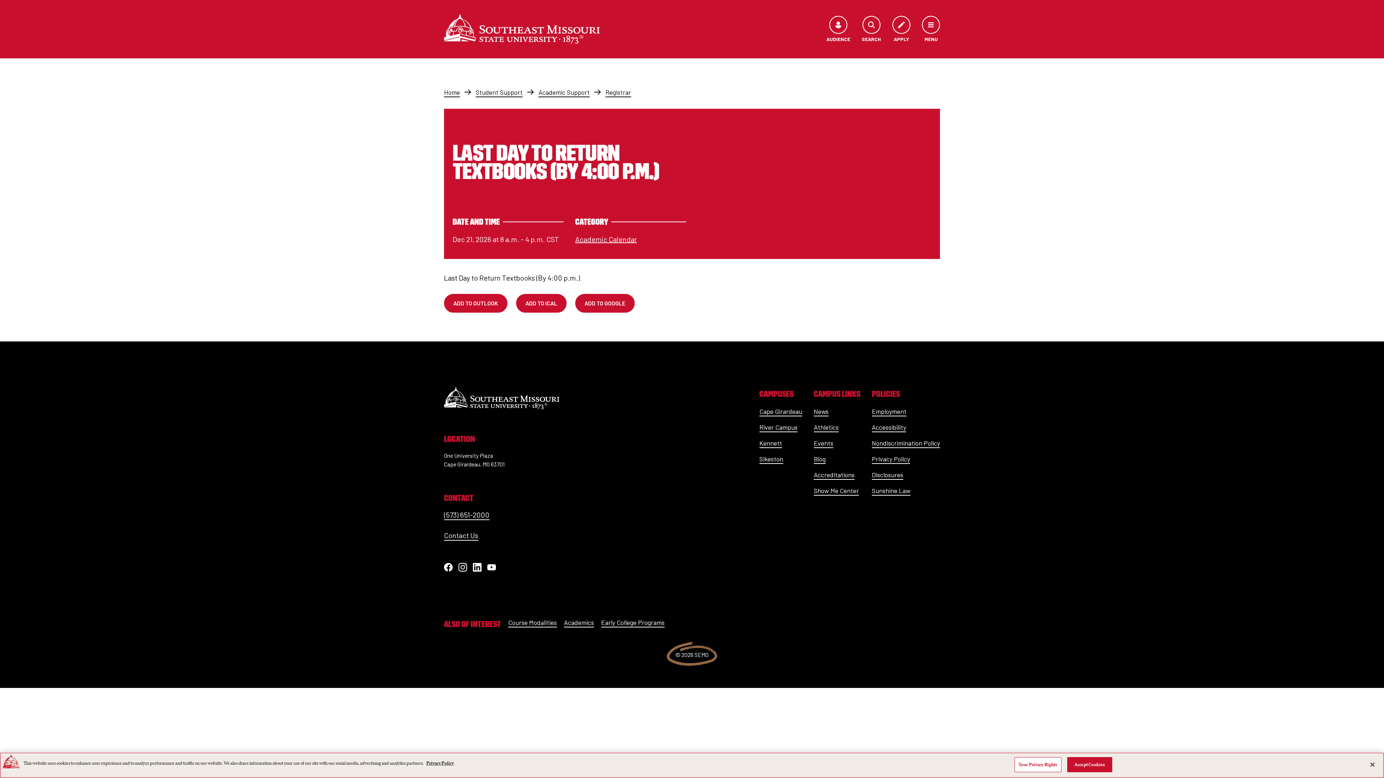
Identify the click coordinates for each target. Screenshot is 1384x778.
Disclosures (887, 475)
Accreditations (834, 475)
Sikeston (771, 459)
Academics (579, 622)
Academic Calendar (606, 239)
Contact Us (461, 535)
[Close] (1372, 765)
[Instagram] (462, 567)
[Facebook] (448, 567)
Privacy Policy (891, 459)
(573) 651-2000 (466, 514)
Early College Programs (633, 622)
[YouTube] (491, 567)
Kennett (770, 443)
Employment (889, 411)
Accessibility (889, 427)
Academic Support (564, 92)
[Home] (522, 29)
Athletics (826, 427)
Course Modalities (532, 622)
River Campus (778, 427)
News (821, 411)
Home (452, 92)
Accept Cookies (1089, 764)
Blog (820, 459)
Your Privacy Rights (1038, 764)
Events (823, 443)
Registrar (618, 92)
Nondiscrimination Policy (906, 443)
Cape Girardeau (780, 411)
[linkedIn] (477, 567)
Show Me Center (836, 491)
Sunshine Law (891, 491)
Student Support (499, 92)
